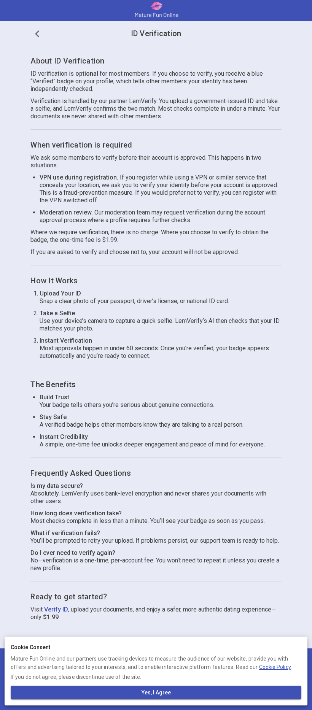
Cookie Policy (275, 667)
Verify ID (56, 609)
